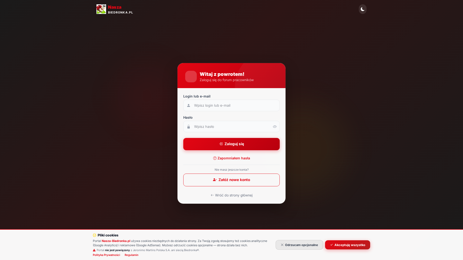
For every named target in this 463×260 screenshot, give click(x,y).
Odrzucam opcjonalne (301, 245)
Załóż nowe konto (234, 179)
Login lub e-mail (197, 96)
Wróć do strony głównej (233, 195)
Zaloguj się (234, 144)
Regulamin (131, 255)
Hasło (188, 117)
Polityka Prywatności (106, 255)
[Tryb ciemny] (363, 9)
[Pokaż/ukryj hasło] (275, 127)
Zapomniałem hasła (234, 158)
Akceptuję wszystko (349, 245)
